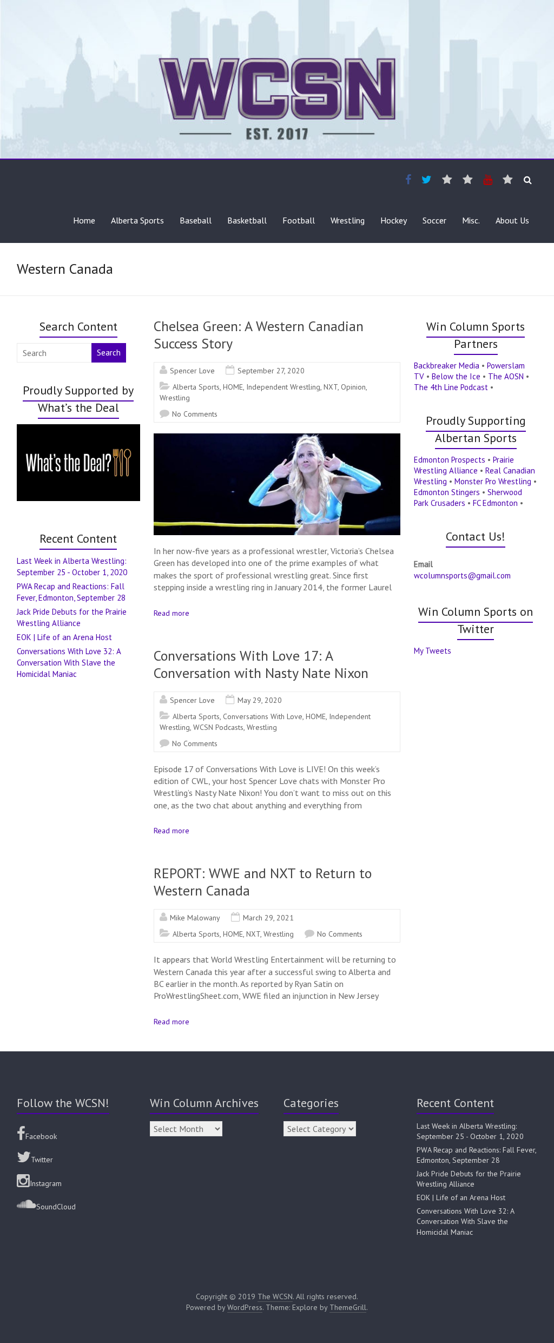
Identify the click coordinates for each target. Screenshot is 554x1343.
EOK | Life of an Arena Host (64, 637)
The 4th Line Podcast (451, 387)
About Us (512, 220)
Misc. (471, 220)
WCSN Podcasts (218, 727)
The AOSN (506, 376)
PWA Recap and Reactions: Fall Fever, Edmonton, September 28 (476, 1155)
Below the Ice (456, 376)
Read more (171, 613)
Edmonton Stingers (447, 492)
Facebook (41, 1136)
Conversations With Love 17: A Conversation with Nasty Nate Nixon (261, 664)
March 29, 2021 (268, 918)
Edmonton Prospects (449, 460)
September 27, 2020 (271, 371)
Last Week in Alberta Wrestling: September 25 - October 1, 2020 (470, 1131)
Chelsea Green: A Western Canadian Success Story (259, 334)
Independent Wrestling (283, 387)
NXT (331, 387)
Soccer (434, 220)
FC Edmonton (495, 503)
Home (84, 220)
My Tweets (432, 651)
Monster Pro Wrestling (492, 481)
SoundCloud (56, 1207)
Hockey (393, 220)
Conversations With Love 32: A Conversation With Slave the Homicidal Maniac (69, 662)
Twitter (42, 1159)
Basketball (247, 220)
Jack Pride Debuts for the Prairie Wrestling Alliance (469, 1179)
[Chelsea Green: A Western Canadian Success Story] (277, 438)
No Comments (194, 414)
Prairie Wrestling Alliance (464, 465)
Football (298, 220)
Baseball (196, 220)
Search (109, 352)
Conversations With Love (262, 716)
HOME (233, 387)
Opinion (353, 387)
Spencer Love (192, 371)
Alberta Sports (137, 220)
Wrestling (348, 220)
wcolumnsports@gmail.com (462, 575)
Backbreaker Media (446, 365)
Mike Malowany (195, 918)
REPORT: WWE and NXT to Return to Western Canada (263, 881)
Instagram (46, 1183)
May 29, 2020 (260, 700)
